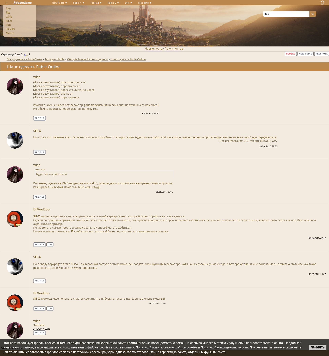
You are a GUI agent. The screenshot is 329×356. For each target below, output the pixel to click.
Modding (143, 2)
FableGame (24, 2)
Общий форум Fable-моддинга (87, 59)
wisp (36, 76)
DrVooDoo (41, 209)
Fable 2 (95, 2)
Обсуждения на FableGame (24, 59)
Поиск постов (174, 48)
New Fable (58, 2)
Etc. (127, 2)
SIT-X (37, 130)
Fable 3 (112, 2)
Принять (318, 347)
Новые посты (154, 48)
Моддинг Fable (54, 59)
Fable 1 (77, 2)
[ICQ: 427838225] (49, 244)
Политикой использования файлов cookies (166, 347)
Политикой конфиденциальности (224, 347)
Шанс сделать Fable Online (128, 59)
